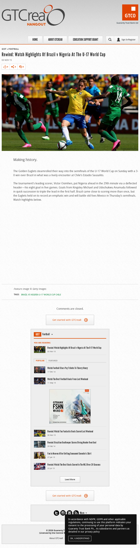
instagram (63, 513)
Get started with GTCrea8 (66, 319)
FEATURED (53, 360)
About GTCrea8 (55, 39)
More (82, 513)
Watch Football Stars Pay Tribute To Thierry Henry (67, 368)
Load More (70, 479)
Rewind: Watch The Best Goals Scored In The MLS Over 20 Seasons (73, 464)
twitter (56, 513)
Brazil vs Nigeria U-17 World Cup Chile (41, 294)
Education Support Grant (85, 39)
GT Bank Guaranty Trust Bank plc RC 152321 (127, 15)
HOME (35, 39)
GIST (4, 49)
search (110, 39)
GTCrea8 (33, 15)
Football (14, 49)
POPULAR (40, 360)
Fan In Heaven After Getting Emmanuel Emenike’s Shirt (69, 453)
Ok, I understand (79, 538)
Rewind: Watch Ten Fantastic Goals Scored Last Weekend (70, 431)
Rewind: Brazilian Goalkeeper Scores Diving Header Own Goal (71, 442)
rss (76, 513)
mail (69, 513)
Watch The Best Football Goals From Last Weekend (67, 379)
